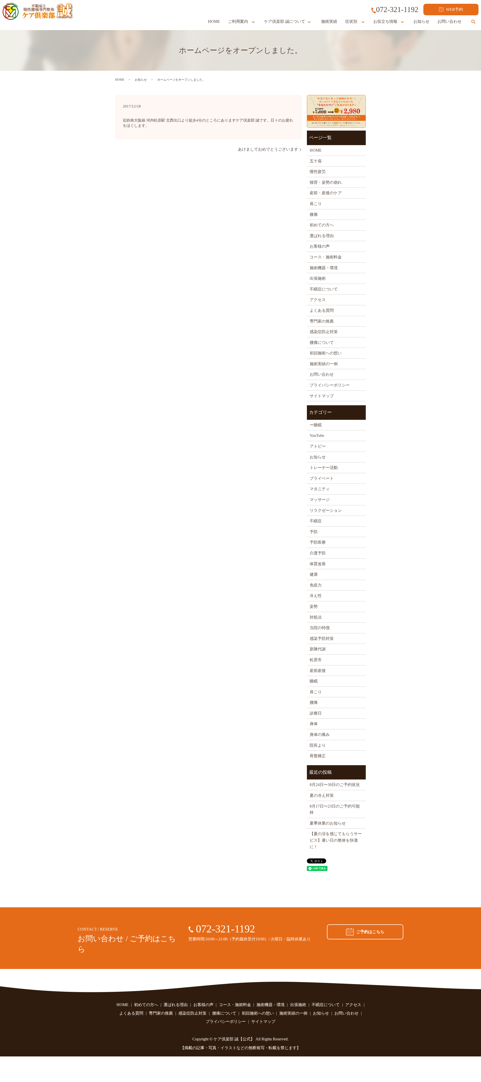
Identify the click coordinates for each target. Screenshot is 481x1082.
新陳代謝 (318, 649)
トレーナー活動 (324, 467)
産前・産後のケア (326, 193)
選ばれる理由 (322, 236)
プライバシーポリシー (330, 385)
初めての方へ (322, 225)
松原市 (316, 660)
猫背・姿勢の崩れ (326, 182)
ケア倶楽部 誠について (284, 21)
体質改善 (318, 564)
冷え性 (316, 596)
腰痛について (322, 342)
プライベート (322, 478)
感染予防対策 (322, 638)
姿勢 (314, 606)
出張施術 (318, 278)
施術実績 (329, 21)
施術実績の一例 (324, 364)
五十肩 (316, 161)
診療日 (316, 713)
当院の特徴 (320, 628)
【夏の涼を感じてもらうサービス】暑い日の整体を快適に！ (336, 840)
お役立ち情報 (385, 21)
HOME (214, 21)
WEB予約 (454, 9)
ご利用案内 (238, 21)
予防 (314, 532)
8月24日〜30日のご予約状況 (335, 784)
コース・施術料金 (326, 257)
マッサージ (320, 500)
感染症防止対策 (324, 332)
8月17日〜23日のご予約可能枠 (335, 809)
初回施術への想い (326, 353)
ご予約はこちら (370, 932)
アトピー (318, 446)
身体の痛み (320, 734)
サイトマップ (322, 396)
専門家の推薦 (322, 321)
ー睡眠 (316, 425)
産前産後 (318, 670)
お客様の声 (320, 246)
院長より (318, 745)
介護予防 (318, 553)
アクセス (318, 300)
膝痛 (314, 214)
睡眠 (314, 681)
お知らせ (421, 21)
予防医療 (318, 542)
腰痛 (314, 702)
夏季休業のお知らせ (328, 823)
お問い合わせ (449, 21)
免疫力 (316, 585)
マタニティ (320, 489)
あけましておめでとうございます (268, 149)
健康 (314, 574)
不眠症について (324, 289)
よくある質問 (322, 310)
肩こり (316, 204)
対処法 (316, 617)
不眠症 (316, 521)
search (473, 21)
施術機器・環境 (324, 268)
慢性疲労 (318, 171)
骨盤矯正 (318, 756)
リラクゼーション (326, 510)
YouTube (317, 435)
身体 (314, 724)
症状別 (351, 21)
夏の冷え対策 (322, 795)
